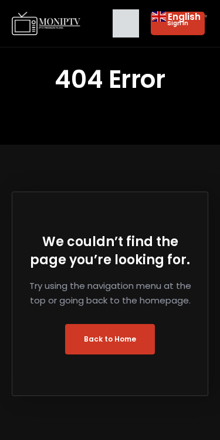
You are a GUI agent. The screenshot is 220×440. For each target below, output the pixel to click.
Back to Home (110, 339)
